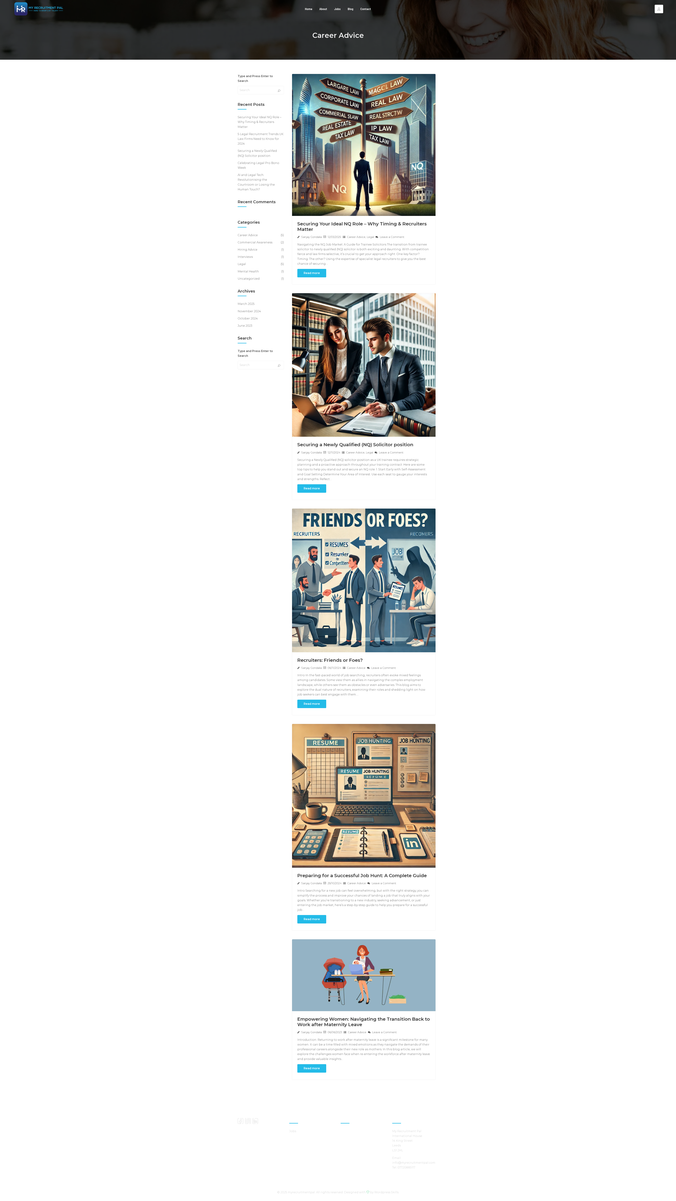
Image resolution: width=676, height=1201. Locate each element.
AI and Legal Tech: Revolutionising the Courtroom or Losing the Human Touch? (256, 182)
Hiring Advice (247, 249)
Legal (370, 237)
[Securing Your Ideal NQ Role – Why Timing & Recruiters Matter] (364, 144)
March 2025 (246, 304)
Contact (365, 9)
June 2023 (245, 325)
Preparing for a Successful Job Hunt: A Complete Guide (362, 875)
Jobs (337, 9)
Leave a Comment (391, 237)
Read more (312, 273)
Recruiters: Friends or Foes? (330, 660)
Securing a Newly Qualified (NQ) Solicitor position (355, 444)
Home (308, 9)
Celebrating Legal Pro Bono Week (258, 165)
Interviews (245, 257)
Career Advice (356, 237)
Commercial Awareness (255, 242)
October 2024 (248, 318)
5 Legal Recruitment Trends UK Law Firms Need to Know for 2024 (260, 138)
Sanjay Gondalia (311, 237)
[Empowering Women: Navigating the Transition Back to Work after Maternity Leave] (364, 975)
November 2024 (249, 311)
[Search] (279, 91)
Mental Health (248, 271)
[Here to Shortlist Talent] (38, 9)
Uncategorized (249, 278)
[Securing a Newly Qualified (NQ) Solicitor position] (364, 364)
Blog (350, 9)
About (323, 9)
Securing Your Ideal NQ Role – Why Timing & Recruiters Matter (362, 226)
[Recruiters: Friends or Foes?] (364, 580)
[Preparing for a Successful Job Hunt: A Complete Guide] (364, 795)
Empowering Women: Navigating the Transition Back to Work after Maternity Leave (363, 1021)
